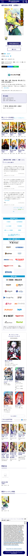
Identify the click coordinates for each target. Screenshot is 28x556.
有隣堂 (19, 230)
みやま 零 (8, 56)
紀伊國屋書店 (19, 221)
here (20, 531)
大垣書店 (8, 221)
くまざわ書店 (8, 226)
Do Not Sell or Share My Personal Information (13, 542)
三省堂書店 (19, 226)
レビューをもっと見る (17, 207)
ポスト (5, 66)
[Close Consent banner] (25, 522)
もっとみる (13, 416)
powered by (15, 209)
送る (16, 66)
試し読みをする (15, 43)
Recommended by (17, 419)
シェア (10, 66)
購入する (14, 49)
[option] (5, 478)
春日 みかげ (7, 53)
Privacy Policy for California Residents (14, 548)
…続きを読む (6, 87)
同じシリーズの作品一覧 (19, 117)
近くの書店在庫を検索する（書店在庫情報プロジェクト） (14, 235)
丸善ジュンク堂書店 (8, 230)
